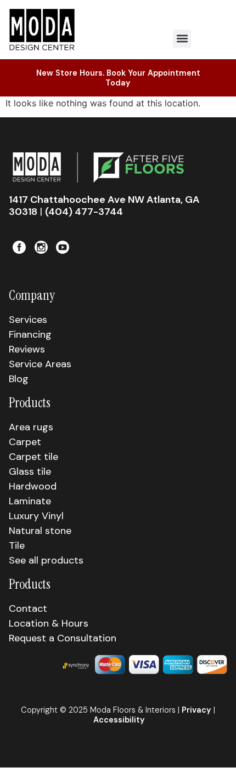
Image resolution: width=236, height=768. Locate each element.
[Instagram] (40, 247)
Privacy (196, 710)
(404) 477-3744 (84, 211)
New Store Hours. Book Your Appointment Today (118, 78)
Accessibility (119, 720)
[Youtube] (62, 247)
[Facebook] (19, 247)
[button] (182, 39)
